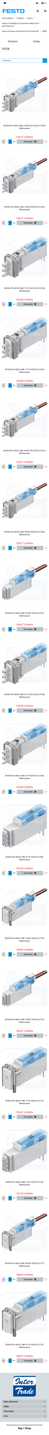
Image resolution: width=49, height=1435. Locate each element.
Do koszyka (28, 142)
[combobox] (24, 60)
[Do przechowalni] (46, 142)
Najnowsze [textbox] (7, 60)
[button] (43, 3)
